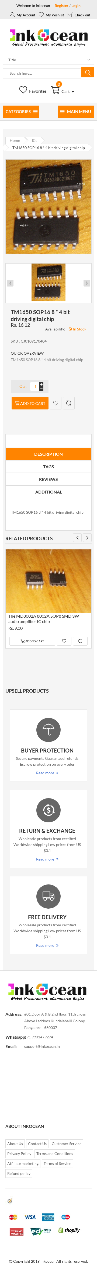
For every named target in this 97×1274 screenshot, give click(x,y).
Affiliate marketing (23, 1163)
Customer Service (66, 1143)
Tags (48, 466)
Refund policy (18, 1173)
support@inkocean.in (42, 1046)
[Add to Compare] (69, 403)
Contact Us (37, 1143)
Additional (48, 491)
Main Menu (79, 111)
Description (48, 453)
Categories (18, 111)
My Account (25, 15)
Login (76, 5)
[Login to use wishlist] (55, 403)
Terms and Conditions (54, 1153)
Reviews (48, 479)
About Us (15, 1143)
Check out (82, 15)
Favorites (37, 90)
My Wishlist (54, 15)
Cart (64, 91)
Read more (45, 773)
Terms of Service (57, 1163)
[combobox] (42, 73)
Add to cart (32, 403)
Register (61, 5)
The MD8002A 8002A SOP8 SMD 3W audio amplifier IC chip (43, 618)
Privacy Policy (19, 1153)
